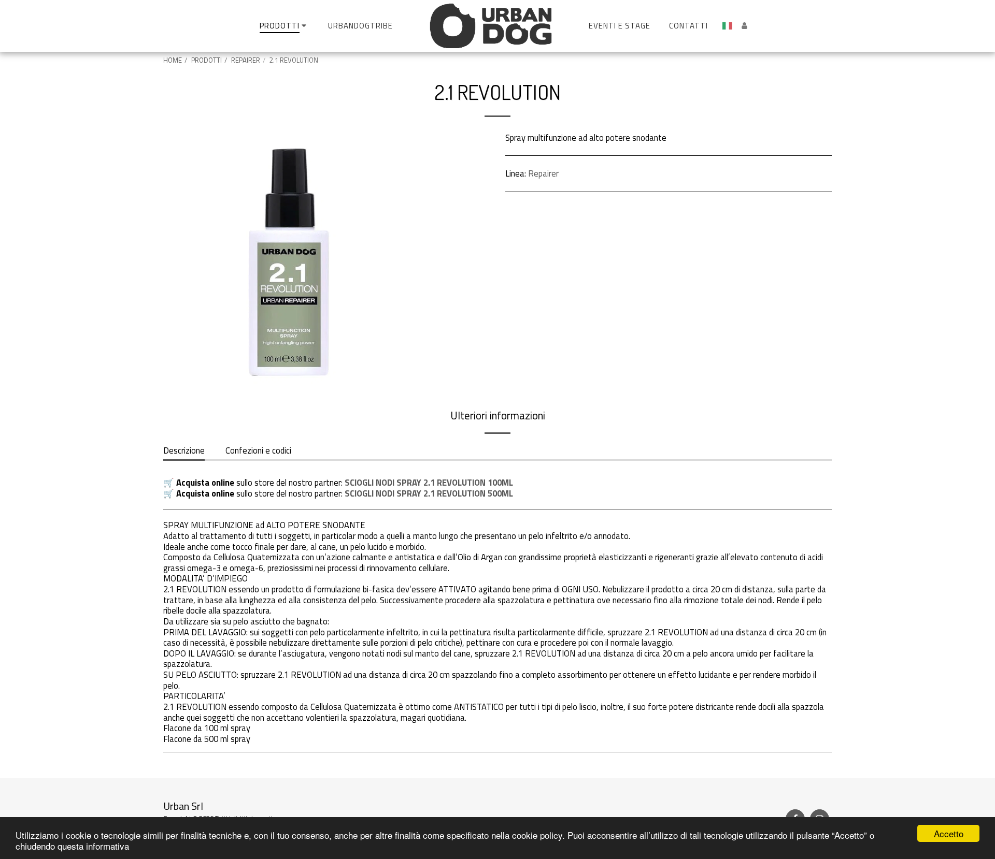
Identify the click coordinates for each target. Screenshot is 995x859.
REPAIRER (245, 60)
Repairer (543, 173)
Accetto (948, 833)
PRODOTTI (206, 60)
